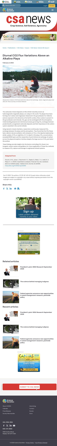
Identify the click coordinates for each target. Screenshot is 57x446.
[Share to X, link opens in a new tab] (7, 189)
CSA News (20, 48)
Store (31, 413)
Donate (52, 6)
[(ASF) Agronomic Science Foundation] (51, 2)
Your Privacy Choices (41, 442)
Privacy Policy (30, 442)
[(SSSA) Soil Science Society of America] (40, 2)
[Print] (15, 189)
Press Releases (7, 411)
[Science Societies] (5, 2)
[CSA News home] (28, 21)
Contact (31, 408)
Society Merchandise (9, 413)
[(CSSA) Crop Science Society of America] (28, 2)
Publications (11, 48)
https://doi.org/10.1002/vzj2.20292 (15, 166)
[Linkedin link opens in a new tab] (11, 425)
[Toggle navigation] (52, 9)
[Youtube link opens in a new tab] (14, 425)
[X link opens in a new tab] (7, 425)
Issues (27, 48)
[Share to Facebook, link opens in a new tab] (4, 189)
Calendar (5, 408)
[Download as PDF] (19, 189)
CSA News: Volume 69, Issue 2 (40, 48)
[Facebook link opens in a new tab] (4, 425)
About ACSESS (7, 406)
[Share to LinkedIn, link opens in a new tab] (11, 189)
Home (4, 48)
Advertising (32, 406)
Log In (45, 6)
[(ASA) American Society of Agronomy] (17, 2)
